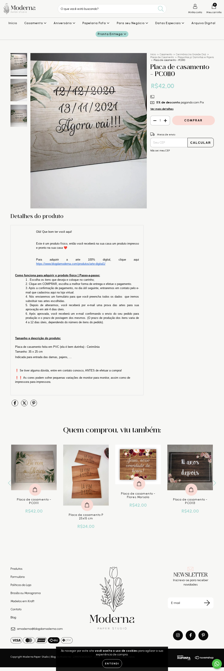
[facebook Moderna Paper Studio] (191, 635)
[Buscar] (161, 9)
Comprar (87, 500)
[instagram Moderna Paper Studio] (178, 635)
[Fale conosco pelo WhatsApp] (217, 664)
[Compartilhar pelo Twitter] (24, 405)
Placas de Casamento (162, 57)
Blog (13, 617)
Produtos (16, 569)
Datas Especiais (168, 23)
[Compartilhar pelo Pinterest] (33, 405)
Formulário (17, 577)
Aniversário (63, 23)
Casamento (34, 23)
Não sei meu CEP (160, 150)
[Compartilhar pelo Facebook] (15, 405)
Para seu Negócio (131, 23)
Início (13, 23)
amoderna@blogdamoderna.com (40, 629)
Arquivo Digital (203, 23)
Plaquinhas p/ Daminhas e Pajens (196, 57)
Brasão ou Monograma (25, 593)
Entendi (112, 663)
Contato (15, 609)
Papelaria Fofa (94, 23)
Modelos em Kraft (22, 601)
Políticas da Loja (20, 585)
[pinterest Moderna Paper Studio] (203, 635)
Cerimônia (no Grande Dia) (191, 54)
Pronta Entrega (111, 34)
